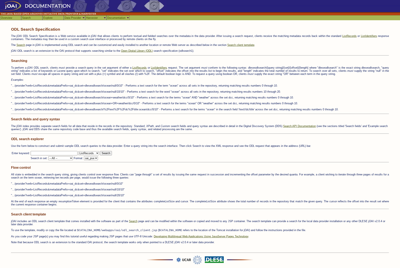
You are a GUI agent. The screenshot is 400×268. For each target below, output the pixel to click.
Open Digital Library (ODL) (137, 50)
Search (26, 17)
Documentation (116, 17)
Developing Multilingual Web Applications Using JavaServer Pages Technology (201, 236)
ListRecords (349, 36)
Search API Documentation (299, 126)
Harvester (92, 17)
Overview (6, 17)
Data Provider (73, 17)
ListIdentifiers (369, 36)
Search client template (240, 45)
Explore (47, 17)
